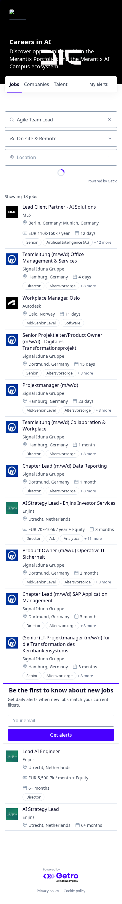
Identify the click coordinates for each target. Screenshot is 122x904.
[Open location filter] (109, 157)
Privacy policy (48, 890)
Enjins (29, 511)
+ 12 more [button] (102, 242)
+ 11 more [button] (93, 538)
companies (36, 84)
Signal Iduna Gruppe (43, 269)
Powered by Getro (102, 181)
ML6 (27, 215)
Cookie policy (74, 890)
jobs (14, 84)
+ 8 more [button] (88, 285)
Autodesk (32, 306)
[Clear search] (109, 119)
